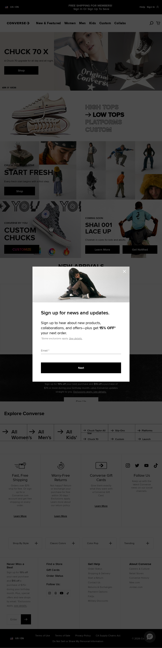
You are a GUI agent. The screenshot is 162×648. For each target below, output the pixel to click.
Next (81, 368)
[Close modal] (126, 271)
